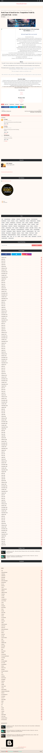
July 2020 (22, 387)
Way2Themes (10, 751)
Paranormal (13, 229)
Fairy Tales (11, 224)
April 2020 (22, 393)
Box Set (8, 220)
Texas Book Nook (21, 3)
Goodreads (21, 94)
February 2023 (22, 332)
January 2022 (22, 355)
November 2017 (22, 444)
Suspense (22, 681)
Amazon (21, 99)
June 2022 (22, 346)
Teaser (22, 682)
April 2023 (22, 328)
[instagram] (41, 1)
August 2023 (22, 321)
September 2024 (22, 298)
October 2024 (22, 296)
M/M (13, 227)
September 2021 (22, 362)
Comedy (7, 222)
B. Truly (6, 119)
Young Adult (4, 236)
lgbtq (29, 236)
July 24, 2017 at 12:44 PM (7, 136)
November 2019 (22, 402)
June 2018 (22, 432)
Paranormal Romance (20, 229)
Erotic (3, 224)
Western (18, 234)
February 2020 (22, 396)
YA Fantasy (30, 234)
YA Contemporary (24, 234)
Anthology (13, 219)
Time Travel (22, 686)
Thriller (22, 684)
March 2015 (22, 502)
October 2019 (22, 403)
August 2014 (22, 514)
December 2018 (22, 421)
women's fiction (4, 238)
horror (22, 236)
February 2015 (22, 503)
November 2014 (22, 509)
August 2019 (22, 407)
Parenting (27, 229)
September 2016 (22, 469)
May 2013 (22, 541)
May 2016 (22, 477)
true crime (39, 236)
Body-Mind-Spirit (34, 219)
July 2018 (22, 430)
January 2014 (22, 527)
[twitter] (39, 1)
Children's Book (33, 220)
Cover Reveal (18, 222)
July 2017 (22, 452)
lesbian (26, 236)
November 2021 (22, 359)
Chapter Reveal (22, 220)
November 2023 (22, 316)
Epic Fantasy (36, 222)
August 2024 (22, 300)
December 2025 (22, 271)
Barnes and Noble (21, 100)
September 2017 (22, 448)
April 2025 (22, 286)
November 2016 (22, 466)
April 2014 (22, 521)
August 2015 (22, 493)
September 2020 (22, 384)
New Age (36, 227)
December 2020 (22, 378)
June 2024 (22, 303)
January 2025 (22, 291)
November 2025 (22, 273)
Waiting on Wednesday (12, 234)
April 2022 (22, 350)
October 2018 (22, 425)
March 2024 (22, 309)
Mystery (27, 227)
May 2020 (22, 391)
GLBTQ (29, 224)
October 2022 (22, 339)
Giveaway (33, 224)
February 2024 (22, 311)
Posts (4, 201)
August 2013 (22, 535)
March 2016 (22, 480)
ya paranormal (10, 238)
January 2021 (22, 377)
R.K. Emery (3, 16)
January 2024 (22, 312)
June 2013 (22, 539)
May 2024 (22, 305)
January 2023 (22, 334)
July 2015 (22, 494)
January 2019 (22, 419)
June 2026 (22, 261)
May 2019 (22, 412)
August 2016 (22, 471)
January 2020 (22, 398)
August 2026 (22, 257)
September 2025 (22, 277)
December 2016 (22, 464)
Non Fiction (4, 229)
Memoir (16, 227)
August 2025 (22, 278)
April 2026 (22, 264)
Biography (23, 219)
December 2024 (22, 293)
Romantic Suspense (30, 231)
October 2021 (22, 361)
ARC (2, 219)
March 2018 (22, 437)
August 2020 (22, 386)
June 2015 (22, 496)
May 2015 (22, 498)
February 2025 (22, 289)
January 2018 (22, 441)
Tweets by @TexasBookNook (6, 172)
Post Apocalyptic (36, 229)
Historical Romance (22, 629)
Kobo (21, 102)
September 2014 (22, 512)
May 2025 (22, 284)
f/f (13, 236)
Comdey (3, 222)
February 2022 (22, 353)
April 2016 (22, 478)
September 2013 (22, 534)
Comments (5, 202)
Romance (5, 10)
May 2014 (22, 519)
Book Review (12, 104)
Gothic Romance (22, 624)
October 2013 (22, 532)
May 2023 (22, 327)
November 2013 (22, 530)
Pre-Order (3, 231)
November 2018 (22, 423)
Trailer (22, 687)
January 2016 (22, 484)
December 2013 (22, 528)
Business (13, 220)
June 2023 (22, 325)
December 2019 (22, 400)
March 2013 (22, 544)
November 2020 (22, 380)
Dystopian (17, 104)
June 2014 (22, 518)
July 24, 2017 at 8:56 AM (7, 120)
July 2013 (22, 537)
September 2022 (22, 341)
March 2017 (22, 459)
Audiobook (18, 219)
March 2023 (22, 330)
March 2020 (22, 394)
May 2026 (22, 262)
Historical (22, 627)
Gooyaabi (20, 751)
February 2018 (22, 439)
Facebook (21, 92)
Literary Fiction (8, 227)
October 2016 (22, 468)
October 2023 (22, 318)
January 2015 (22, 505)
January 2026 (22, 270)
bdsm (8, 236)
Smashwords (21, 101)
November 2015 (22, 487)
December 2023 (22, 314)
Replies (6, 125)
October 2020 (22, 382)
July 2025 (22, 280)
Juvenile (3, 227)
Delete (7, 123)
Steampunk (22, 679)
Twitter (21, 93)
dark (11, 236)
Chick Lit (27, 220)
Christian (38, 220)
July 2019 (22, 409)
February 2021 (22, 375)
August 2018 (22, 428)
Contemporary (12, 222)
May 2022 (22, 348)
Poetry (31, 229)
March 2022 (22, 352)
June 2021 (22, 368)
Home (2, 10)
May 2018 (22, 434)
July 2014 (22, 516)
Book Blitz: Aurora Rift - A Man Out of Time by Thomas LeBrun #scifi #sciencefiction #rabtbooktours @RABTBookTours (23, 552)
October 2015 (22, 489)
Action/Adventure (7, 219)
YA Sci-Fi (35, 234)
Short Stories (22, 677)
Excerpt (6, 224)
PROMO (8, 229)
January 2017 (22, 462)
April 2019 (22, 414)
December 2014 (22, 507)
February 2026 (22, 268)
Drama (27, 222)
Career (17, 220)
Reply (5, 123)
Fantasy (15, 224)
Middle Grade (22, 227)
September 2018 (22, 427)
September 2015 (22, 491)
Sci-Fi (38, 231)
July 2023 (22, 323)
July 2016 (22, 473)
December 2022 (22, 336)
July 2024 (22, 302)
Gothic (37, 224)
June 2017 (22, 453)
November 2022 (22, 337)
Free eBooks (24, 224)
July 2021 (22, 366)
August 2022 (22, 343)
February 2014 (22, 525)
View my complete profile (10, 164)
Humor (22, 632)
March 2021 (22, 373)
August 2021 (22, 364)
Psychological (9, 231)
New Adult (31, 227)
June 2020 (22, 389)
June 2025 (22, 282)
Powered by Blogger (22, 747)
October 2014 (22, 510)
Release (14, 231)
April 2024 (22, 307)
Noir (39, 227)
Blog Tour (6, 104)
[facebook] (37, 1)
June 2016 (22, 475)
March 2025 (22, 287)
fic (22, 706)
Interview (22, 634)
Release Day (19, 231)
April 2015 (22, 500)
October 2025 (22, 275)
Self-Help (22, 676)
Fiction (19, 224)
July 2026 (22, 259)
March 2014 (22, 523)
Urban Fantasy (4, 234)
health (19, 236)
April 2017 (22, 457)
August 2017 (22, 450)
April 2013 (22, 543)
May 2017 (22, 455)
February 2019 (22, 418)
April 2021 (22, 371)
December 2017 (22, 443)
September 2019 (22, 405)
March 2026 (22, 266)
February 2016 (22, 482)
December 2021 (22, 357)
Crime (23, 222)
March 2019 (22, 416)
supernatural (34, 236)
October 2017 (22, 446)
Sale (35, 231)
